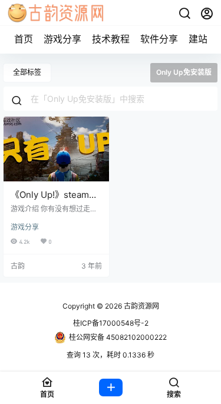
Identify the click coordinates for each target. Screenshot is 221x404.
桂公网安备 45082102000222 (118, 337)
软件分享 (159, 39)
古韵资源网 (140, 306)
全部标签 (27, 72)
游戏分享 (62, 39)
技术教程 (111, 39)
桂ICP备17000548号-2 (111, 323)
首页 (23, 39)
